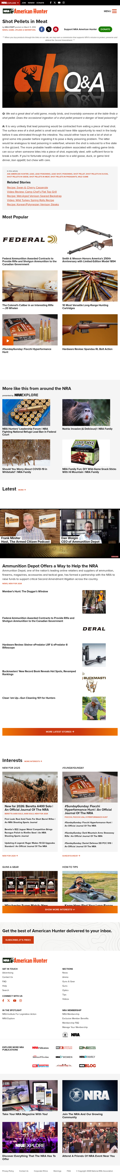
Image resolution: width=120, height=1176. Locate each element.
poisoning (67, 173)
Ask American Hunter (18, 173)
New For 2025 (11, 768)
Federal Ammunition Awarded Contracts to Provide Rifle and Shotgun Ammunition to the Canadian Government (38, 619)
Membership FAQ (70, 1023)
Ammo (65, 977)
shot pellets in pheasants (64, 176)
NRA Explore (8, 1018)
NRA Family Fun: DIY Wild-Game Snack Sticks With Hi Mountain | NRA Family (89, 470)
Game (11, 30)
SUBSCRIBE (18, 940)
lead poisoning (42, 173)
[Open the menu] (114, 10)
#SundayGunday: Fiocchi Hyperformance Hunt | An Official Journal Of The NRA (88, 809)
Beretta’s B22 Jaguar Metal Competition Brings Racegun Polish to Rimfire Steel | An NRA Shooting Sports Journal (28, 833)
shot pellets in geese (17, 176)
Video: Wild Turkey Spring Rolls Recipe (30, 200)
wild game (83, 176)
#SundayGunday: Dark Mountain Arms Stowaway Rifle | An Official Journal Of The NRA (89, 834)
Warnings (57, 1171)
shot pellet (79, 173)
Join (24, 2)
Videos (65, 999)
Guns (65, 986)
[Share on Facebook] (41, 28)
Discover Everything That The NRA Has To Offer (29, 1157)
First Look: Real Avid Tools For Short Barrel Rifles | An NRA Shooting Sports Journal (30, 820)
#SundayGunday (73, 768)
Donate (40, 2)
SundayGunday (70, 855)
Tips (64, 994)
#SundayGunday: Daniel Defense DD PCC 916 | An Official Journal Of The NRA (88, 845)
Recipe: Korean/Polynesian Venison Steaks (33, 204)
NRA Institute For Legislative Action (19, 1014)
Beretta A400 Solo (14, 813)
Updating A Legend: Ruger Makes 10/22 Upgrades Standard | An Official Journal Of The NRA (30, 844)
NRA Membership (70, 1014)
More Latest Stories (72, 731)
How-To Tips (70, 867)
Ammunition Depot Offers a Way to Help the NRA (50, 566)
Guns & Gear (10, 867)
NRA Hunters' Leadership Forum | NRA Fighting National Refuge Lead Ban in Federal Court (29, 432)
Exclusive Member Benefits (75, 1018)
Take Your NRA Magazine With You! (25, 1114)
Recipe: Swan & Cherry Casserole (27, 187)
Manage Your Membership (75, 1027)
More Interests (32, 761)
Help (4, 986)
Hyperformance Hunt (96, 817)
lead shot (56, 173)
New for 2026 (15, 583)
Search (5, 990)
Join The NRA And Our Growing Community (82, 1115)
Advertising (7, 972)
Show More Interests (77, 909)
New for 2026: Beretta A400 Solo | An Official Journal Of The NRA (29, 808)
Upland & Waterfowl (25, 30)
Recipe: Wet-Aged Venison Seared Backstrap (34, 196)
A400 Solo (29, 813)
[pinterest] (55, 28)
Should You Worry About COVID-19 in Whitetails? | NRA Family (24, 470)
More (21, 489)
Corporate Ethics (41, 1171)
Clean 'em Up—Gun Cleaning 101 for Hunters (28, 698)
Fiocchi (68, 817)
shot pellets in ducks (97, 173)
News (5, 30)
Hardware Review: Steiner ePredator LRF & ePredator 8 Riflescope (35, 646)
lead (32, 173)
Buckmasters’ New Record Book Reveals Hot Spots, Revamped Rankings (39, 672)
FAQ (4, 981)
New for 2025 (9, 855)
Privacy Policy (8, 1171)
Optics (65, 990)
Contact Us (7, 977)
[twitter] (48, 28)
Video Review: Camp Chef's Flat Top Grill (32, 192)
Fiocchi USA (79, 817)
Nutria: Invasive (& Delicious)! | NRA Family (87, 429)
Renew (31, 2)
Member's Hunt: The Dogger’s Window (25, 591)
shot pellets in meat (39, 176)
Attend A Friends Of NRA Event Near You (88, 1156)
